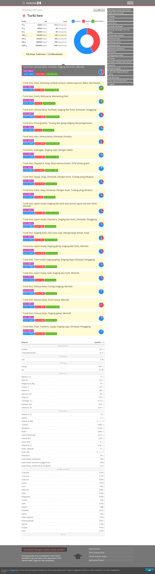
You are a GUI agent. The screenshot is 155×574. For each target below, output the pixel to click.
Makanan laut (114, 45)
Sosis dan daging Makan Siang (118, 73)
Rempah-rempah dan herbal (120, 62)
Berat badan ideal (96, 553)
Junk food (112, 23)
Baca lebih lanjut (12, 572)
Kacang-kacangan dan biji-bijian (119, 30)
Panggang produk (115, 55)
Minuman (112, 52)
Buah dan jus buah (116, 13)
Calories (33, 3)
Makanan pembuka (116, 48)
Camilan (111, 16)
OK (149, 570)
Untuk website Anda (97, 556)
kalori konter (94, 549)
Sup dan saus (113, 77)
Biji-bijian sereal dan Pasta (119, 10)
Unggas (111, 84)
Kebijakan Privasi (96, 560)
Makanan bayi (114, 38)
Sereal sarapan (114, 68)
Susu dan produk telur (117, 81)
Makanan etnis (114, 42)
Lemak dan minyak (116, 35)
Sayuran (111, 65)
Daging (111, 20)
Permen (111, 58)
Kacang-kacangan (115, 26)
